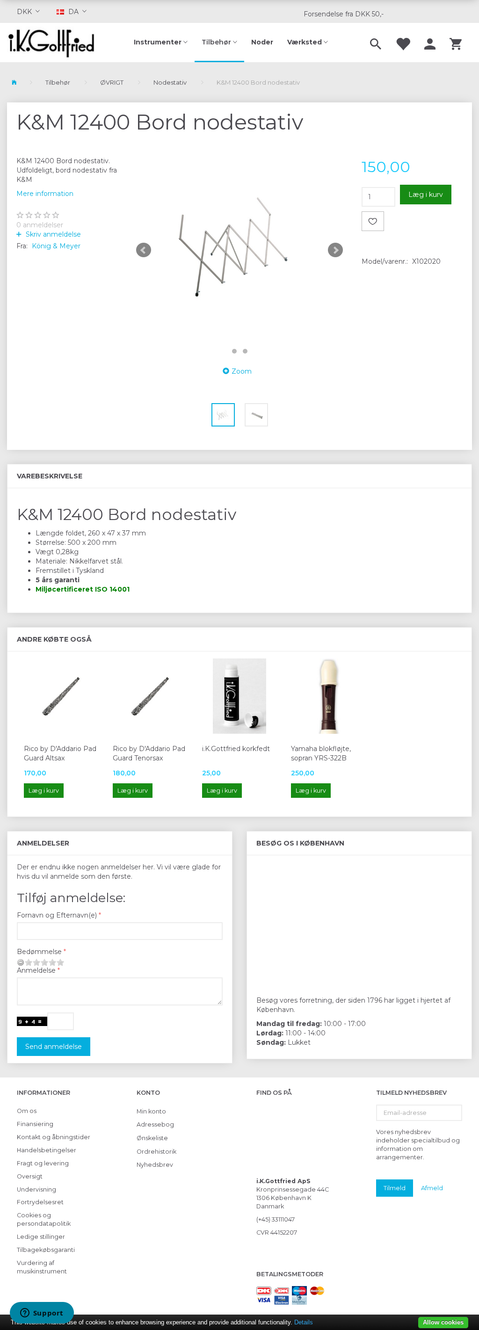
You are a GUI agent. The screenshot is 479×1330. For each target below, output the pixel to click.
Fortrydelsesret (40, 1202)
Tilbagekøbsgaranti (46, 1249)
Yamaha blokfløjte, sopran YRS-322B (321, 753)
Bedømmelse (39, 951)
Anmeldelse (36, 970)
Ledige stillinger (41, 1236)
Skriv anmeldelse (52, 234)
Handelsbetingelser (46, 1150)
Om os (26, 1110)
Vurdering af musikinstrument (42, 1267)
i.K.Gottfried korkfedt (236, 749)
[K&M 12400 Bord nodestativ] (239, 250)
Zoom (242, 371)
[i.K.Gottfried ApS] (55, 42)
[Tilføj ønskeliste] (373, 221)
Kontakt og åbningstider (53, 1137)
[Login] (430, 42)
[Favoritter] (402, 42)
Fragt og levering (43, 1163)
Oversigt (30, 1176)
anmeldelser (39, 225)
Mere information (44, 193)
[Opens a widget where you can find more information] (41, 1313)
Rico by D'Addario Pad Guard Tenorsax (149, 753)
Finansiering (35, 1124)
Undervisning (36, 1189)
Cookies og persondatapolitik (44, 1219)
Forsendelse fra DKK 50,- (344, 14)
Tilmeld (395, 1188)
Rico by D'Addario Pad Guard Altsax (60, 753)
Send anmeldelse (53, 1046)
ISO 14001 (112, 589)
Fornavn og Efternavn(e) (57, 915)
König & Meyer (56, 246)
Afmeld (432, 1188)
